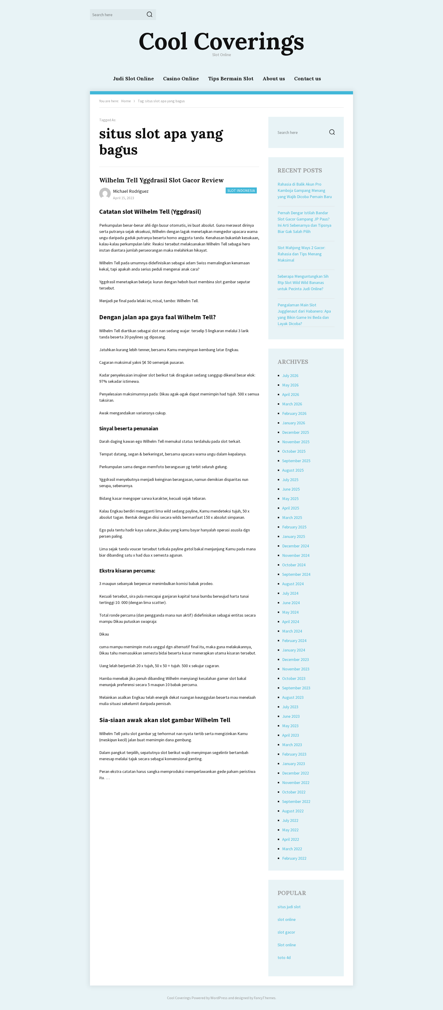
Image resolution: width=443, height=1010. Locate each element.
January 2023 (293, 763)
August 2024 (293, 583)
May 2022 (290, 829)
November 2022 (295, 782)
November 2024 (295, 555)
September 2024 (296, 574)
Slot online (287, 944)
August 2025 (293, 470)
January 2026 (293, 422)
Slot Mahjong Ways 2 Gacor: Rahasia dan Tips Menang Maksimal (301, 254)
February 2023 (294, 754)
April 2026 (290, 394)
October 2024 (293, 564)
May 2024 (290, 612)
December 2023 (295, 659)
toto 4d (284, 957)
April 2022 (290, 839)
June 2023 (291, 716)
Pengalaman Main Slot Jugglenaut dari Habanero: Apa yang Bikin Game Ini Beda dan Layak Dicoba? (304, 314)
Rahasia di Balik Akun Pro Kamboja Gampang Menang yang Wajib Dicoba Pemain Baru (305, 190)
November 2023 (295, 669)
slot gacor (286, 932)
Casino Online (181, 78)
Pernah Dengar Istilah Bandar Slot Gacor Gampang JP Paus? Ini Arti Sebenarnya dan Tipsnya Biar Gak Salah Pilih (304, 222)
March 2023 (292, 744)
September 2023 (296, 687)
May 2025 (290, 498)
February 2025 (294, 527)
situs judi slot (289, 906)
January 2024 (293, 650)
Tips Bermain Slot (230, 78)
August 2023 (293, 697)
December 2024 (295, 546)
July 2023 (290, 706)
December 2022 (295, 773)
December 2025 (295, 432)
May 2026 (290, 385)
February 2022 (294, 858)
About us (274, 78)
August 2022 (293, 811)
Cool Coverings (221, 41)
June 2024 (291, 602)
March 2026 (292, 404)
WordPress (218, 997)
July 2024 (290, 593)
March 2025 (292, 517)
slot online (287, 919)
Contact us (307, 78)
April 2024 (290, 621)
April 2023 (290, 735)
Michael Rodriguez (131, 191)
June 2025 (291, 489)
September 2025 (296, 460)
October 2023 (293, 678)
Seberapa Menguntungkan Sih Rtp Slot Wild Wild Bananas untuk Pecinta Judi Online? (303, 282)
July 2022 (290, 820)
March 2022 (292, 848)
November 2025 (295, 441)
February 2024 (294, 640)
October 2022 (293, 792)
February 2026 (294, 413)
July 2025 (290, 479)
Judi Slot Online (133, 78)
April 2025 (290, 508)
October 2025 (293, 451)
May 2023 (290, 725)
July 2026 (290, 375)
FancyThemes (264, 997)
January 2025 (293, 536)
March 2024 (292, 631)
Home (126, 101)
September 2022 (296, 801)
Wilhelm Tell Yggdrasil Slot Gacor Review (161, 180)
